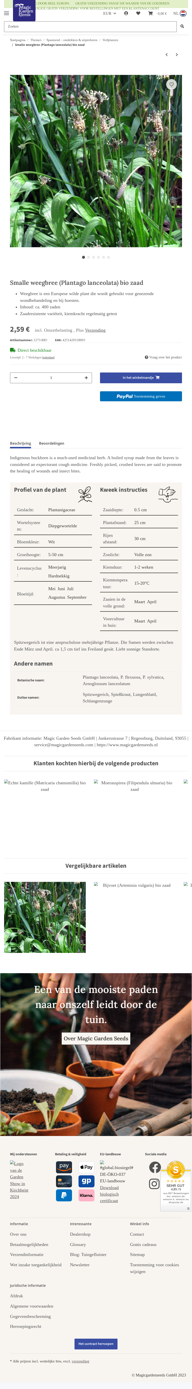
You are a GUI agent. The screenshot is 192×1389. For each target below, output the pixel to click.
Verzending (95, 330)
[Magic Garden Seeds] (24, 15)
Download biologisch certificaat (109, 1194)
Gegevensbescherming (30, 1316)
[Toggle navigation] (6, 11)
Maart (139, 601)
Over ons (18, 1234)
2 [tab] (88, 257)
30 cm (140, 538)
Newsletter (80, 1264)
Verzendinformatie (27, 1254)
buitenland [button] (48, 357)
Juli (70, 588)
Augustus (56, 597)
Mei (52, 588)
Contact (137, 1234)
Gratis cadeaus (143, 1244)
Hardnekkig (59, 575)
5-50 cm (55, 554)
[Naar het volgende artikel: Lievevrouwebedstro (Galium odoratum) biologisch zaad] (177, 54)
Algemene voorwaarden (31, 1306)
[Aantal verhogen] (86, 378)
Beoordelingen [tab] (51, 443)
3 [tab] (93, 257)
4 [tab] (98, 257)
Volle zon (143, 554)
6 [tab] (108, 257)
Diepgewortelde (62, 525)
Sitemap (137, 1254)
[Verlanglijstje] (138, 14)
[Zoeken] (182, 26)
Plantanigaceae (61, 509)
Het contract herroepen (96, 1343)
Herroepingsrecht (25, 1326)
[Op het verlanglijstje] (171, 84)
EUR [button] (107, 13)
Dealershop (80, 1234)
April (151, 601)
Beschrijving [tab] (20, 443)
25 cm (140, 522)
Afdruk (16, 1295)
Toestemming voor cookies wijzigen (154, 1268)
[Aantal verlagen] (15, 378)
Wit (51, 541)
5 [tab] (103, 257)
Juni (61, 588)
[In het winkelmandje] (14, 72)
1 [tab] (83, 257)
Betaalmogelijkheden (29, 1244)
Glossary (78, 1244)
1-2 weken (143, 567)
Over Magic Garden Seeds (96, 1038)
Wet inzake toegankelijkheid (36, 1264)
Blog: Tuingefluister (88, 1254)
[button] (126, 14)
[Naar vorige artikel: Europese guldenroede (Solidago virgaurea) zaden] (167, 54)
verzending (80, 1361)
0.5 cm (140, 509)
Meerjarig (57, 567)
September (76, 597)
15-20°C (142, 583)
